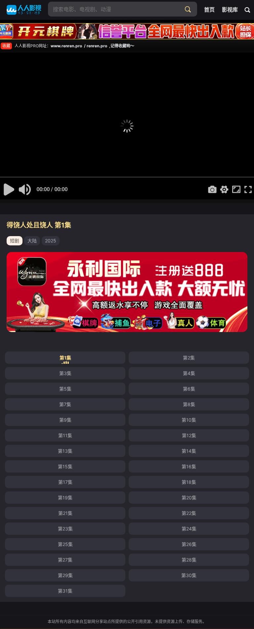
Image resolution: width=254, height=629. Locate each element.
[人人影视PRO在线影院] (24, 10)
